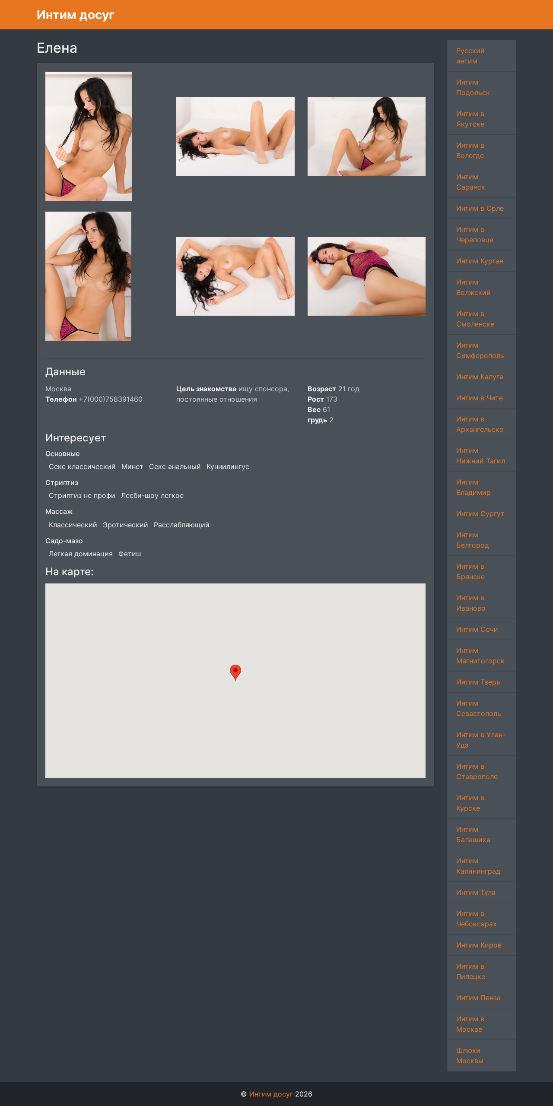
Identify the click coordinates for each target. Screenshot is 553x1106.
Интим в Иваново (471, 602)
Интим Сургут (480, 513)
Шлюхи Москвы (469, 1055)
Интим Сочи (477, 629)
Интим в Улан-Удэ (480, 739)
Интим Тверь (478, 682)
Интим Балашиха (473, 834)
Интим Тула (476, 892)
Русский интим (470, 55)
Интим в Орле (480, 208)
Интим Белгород (472, 539)
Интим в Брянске (470, 571)
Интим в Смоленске (475, 318)
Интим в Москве (470, 1023)
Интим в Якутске (470, 118)
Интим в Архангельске (479, 424)
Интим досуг (75, 14)
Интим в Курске (470, 802)
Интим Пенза (478, 997)
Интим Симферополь (480, 350)
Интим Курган (479, 261)
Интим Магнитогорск (480, 655)
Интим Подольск (473, 87)
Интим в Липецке (470, 971)
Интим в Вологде (470, 150)
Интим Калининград (478, 865)
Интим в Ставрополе (477, 771)
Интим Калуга (479, 376)
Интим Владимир (473, 487)
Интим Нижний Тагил (480, 455)
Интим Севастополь (478, 708)
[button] (235, 673)
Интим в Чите (479, 397)
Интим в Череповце (474, 234)
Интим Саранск (470, 181)
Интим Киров (479, 945)
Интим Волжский (473, 287)
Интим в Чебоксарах (476, 918)
